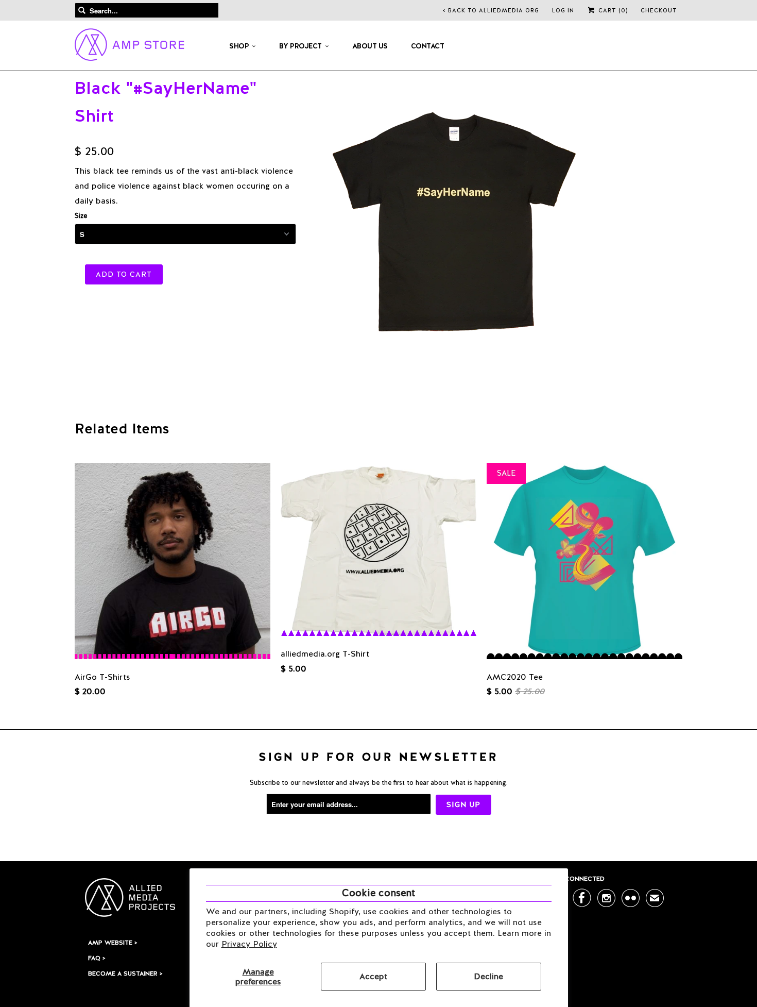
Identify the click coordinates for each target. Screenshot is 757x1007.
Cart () (612, 10)
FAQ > (96, 958)
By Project (300, 46)
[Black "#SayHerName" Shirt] (452, 220)
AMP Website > (112, 942)
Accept (373, 976)
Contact (427, 46)
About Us (370, 46)
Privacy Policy (249, 943)
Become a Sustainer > (125, 973)
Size (81, 215)
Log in (563, 10)
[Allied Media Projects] (129, 46)
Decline (488, 976)
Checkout (659, 10)
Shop (239, 46)
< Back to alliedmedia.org (491, 10)
